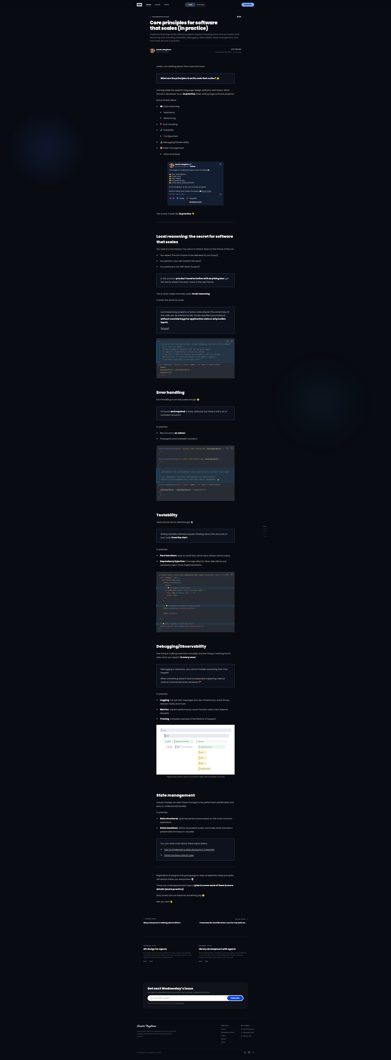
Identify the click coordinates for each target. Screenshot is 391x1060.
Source (164, 328)
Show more (206, 191)
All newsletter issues (160, 17)
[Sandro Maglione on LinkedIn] (253, 1052)
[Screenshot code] (227, 341)
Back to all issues (162, 52)
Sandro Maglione (163, 49)
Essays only (247, 1036)
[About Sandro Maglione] (152, 50)
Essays (157, 5)
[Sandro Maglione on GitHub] (249, 1052)
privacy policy (179, 1003)
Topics (223, 1036)
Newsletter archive (227, 1032)
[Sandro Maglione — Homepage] (139, 4)
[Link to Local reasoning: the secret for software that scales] (195, 239)
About (166, 5)
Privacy (158, 1052)
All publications (248, 1029)
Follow (192, 166)
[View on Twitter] (220, 165)
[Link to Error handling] (195, 392)
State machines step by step (179, 855)
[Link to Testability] (195, 515)
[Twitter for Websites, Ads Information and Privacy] (220, 194)
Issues (148, 5)
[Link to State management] (195, 795)
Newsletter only (248, 1033)
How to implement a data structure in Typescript (189, 849)
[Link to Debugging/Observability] (195, 646)
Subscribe (248, 5)
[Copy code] (232, 341)
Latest (223, 1029)
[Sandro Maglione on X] (245, 1052)
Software (236, 49)
